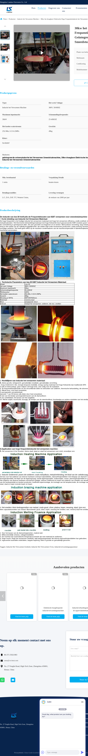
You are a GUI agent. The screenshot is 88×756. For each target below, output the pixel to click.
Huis (33, 8)
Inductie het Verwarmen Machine (28, 19)
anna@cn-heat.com (11, 660)
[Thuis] (9, 9)
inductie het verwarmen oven (42, 547)
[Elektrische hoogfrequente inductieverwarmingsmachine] (53, 588)
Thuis (5, 19)
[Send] (82, 752)
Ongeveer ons (54, 8)
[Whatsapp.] (5, 682)
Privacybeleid (18, 753)
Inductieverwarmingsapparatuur (66, 547)
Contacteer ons (66, 9)
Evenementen (81, 8)
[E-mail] (16, 682)
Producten (42, 8)
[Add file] (42, 752)
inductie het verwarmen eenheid (18, 547)
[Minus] (82, 702)
